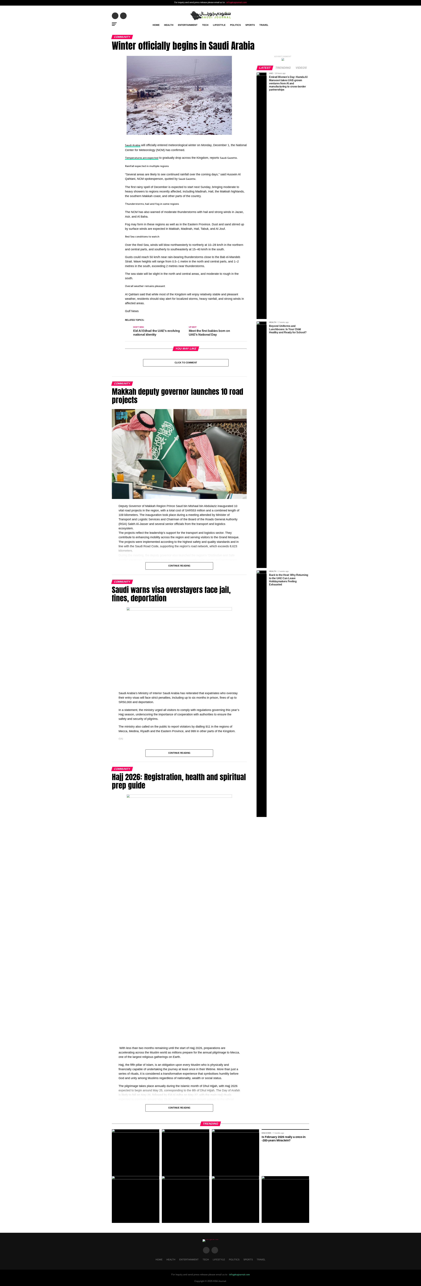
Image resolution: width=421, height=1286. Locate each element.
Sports (250, 25)
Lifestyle (219, 25)
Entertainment (188, 25)
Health (168, 25)
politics (235, 25)
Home (156, 25)
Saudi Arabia (132, 145)
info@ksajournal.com (236, 3)
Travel (263, 25)
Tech (205, 25)
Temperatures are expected (141, 158)
